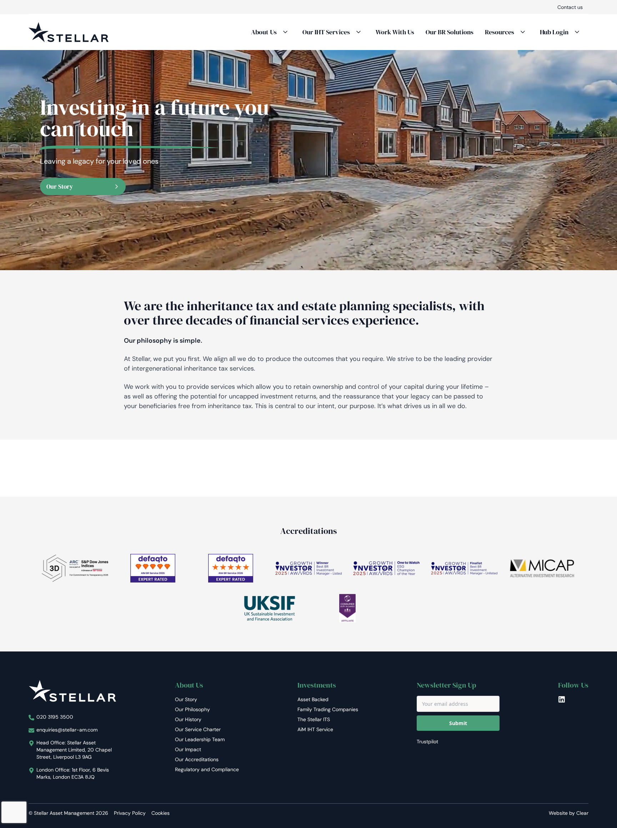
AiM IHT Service (315, 729)
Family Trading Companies (327, 709)
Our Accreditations (197, 759)
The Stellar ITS (313, 719)
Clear (582, 813)
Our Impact (188, 749)
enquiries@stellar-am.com (66, 730)
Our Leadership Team (200, 739)
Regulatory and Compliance (207, 769)
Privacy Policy (130, 813)
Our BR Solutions (449, 32)
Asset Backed (312, 699)
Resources (499, 32)
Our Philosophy (192, 709)
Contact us (570, 7)
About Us (264, 32)
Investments (316, 685)
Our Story (59, 186)
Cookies (160, 813)
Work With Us (395, 32)
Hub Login (554, 32)
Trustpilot (427, 741)
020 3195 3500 (54, 717)
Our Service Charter (198, 729)
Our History (188, 719)
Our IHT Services (326, 32)
